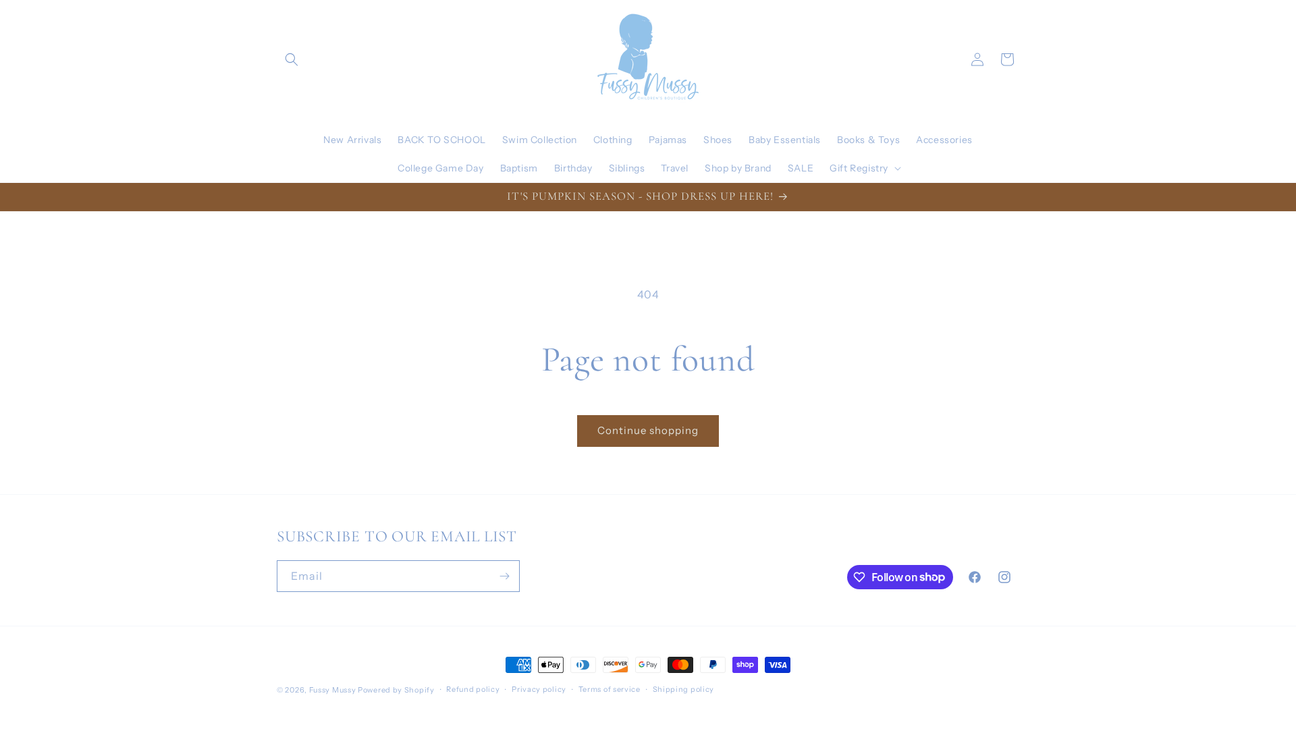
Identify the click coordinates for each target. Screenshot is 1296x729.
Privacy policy (539, 689)
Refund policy (473, 689)
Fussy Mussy (332, 690)
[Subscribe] (504, 576)
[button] (291, 59)
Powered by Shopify (396, 690)
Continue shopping (648, 430)
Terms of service (609, 689)
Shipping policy (684, 689)
